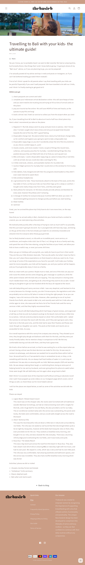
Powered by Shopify (47, 560)
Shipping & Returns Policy (39, 519)
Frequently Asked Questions (39, 509)
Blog (31, 500)
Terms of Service (35, 528)
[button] (6, 8)
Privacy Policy (34, 514)
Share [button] (14, 59)
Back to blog (43, 485)
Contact (33, 505)
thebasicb (39, 560)
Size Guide (33, 523)
